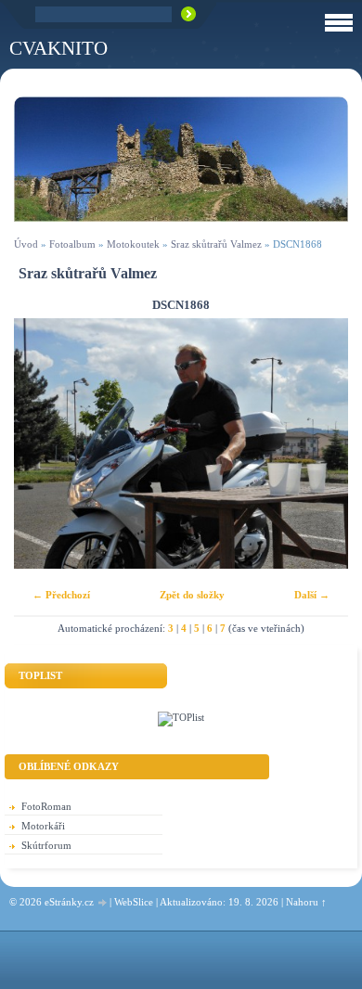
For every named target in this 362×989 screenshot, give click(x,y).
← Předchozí (61, 594)
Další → (312, 594)
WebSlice (133, 901)
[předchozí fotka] (44, 443)
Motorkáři (43, 825)
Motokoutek (133, 244)
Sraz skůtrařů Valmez (216, 244)
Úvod (26, 244)
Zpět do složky (192, 594)
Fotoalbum (72, 244)
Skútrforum (46, 845)
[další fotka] (318, 443)
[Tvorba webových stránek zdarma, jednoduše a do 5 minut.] (103, 903)
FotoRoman (46, 806)
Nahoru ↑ (306, 901)
